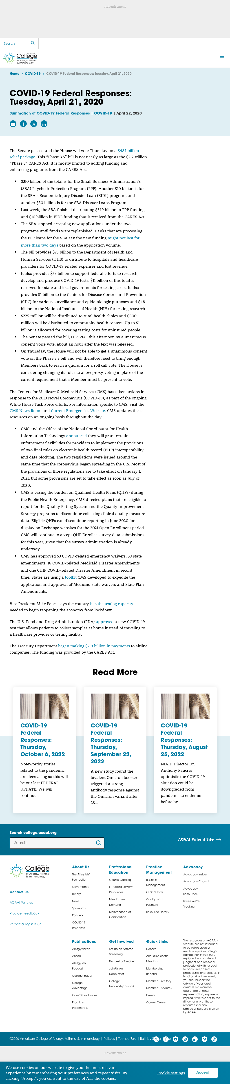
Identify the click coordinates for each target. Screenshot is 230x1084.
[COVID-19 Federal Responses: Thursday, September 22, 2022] (115, 706)
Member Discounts (159, 988)
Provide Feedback (24, 913)
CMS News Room (26, 410)
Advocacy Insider (195, 874)
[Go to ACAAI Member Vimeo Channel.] (204, 1039)
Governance (81, 887)
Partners (77, 915)
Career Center (156, 1002)
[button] (222, 57)
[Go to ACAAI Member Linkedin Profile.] (195, 1039)
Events (150, 995)
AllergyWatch (81, 949)
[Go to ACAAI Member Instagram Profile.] (185, 1039)
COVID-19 (103, 113)
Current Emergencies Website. (78, 410)
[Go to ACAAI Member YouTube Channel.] (175, 1039)
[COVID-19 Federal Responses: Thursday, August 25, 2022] (185, 706)
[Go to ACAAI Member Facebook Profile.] (166, 1039)
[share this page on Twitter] (33, 123)
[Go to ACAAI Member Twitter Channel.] (156, 1039)
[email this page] (13, 123)
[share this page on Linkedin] (44, 123)
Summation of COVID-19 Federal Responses (50, 113)
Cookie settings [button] (171, 1072)
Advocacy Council (196, 881)
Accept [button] (203, 1073)
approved (105, 621)
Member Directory (158, 981)
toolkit (71, 577)
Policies (109, 1039)
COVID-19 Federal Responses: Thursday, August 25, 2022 (184, 740)
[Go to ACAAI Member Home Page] (29, 871)
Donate (151, 949)
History (76, 894)
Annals (76, 956)
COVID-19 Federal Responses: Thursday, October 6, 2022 (42, 740)
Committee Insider (84, 995)
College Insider (82, 976)
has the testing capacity (111, 603)
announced (76, 435)
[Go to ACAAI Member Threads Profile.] (214, 1039)
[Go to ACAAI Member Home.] (20, 58)
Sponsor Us (79, 908)
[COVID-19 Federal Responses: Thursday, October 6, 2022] (44, 706)
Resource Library (157, 912)
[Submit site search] (33, 43)
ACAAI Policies (21, 903)
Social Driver (161, 1039)
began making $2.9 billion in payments (94, 645)
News (76, 901)
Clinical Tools (154, 892)
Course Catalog (120, 880)
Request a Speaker (122, 961)
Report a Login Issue (26, 924)
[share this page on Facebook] (23, 123)
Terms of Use (127, 1039)
